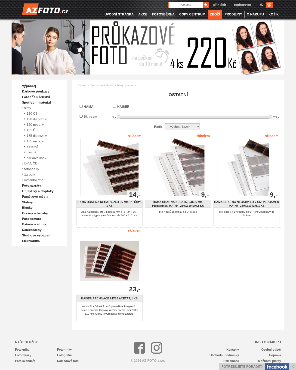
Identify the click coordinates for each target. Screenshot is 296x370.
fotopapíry (31, 169)
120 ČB (32, 113)
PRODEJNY (233, 14)
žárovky (30, 174)
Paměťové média (35, 196)
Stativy (27, 202)
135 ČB (32, 130)
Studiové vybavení (36, 235)
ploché (31, 152)
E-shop (82, 85)
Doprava (275, 355)
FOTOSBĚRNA (163, 14)
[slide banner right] (278, 47)
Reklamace (231, 361)
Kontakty (232, 349)
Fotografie (64, 355)
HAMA (88, 106)
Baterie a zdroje (34, 224)
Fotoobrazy (23, 355)
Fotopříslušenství (36, 97)
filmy (27, 108)
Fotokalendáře (25, 361)
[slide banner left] (17, 47)
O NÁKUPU (255, 14)
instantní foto (33, 180)
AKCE (142, 14)
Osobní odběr (271, 349)
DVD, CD (30, 163)
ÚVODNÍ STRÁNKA (119, 14)
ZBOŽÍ (215, 14)
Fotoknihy (22, 349)
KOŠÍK (273, 14)
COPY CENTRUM (192, 14)
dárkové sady (36, 158)
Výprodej (29, 86)
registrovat (242, 4)
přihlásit (219, 4)
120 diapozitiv (37, 119)
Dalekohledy (32, 230)
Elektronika (31, 241)
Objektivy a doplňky (38, 191)
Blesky (27, 207)
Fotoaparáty (31, 185)
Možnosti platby (269, 361)
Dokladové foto (68, 361)
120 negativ (35, 124)
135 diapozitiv (37, 135)
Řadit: (158, 126)
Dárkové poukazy (35, 91)
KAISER (123, 106)
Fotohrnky (64, 349)
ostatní (32, 147)
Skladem (90, 116)
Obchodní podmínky (224, 355)
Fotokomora (31, 219)
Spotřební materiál (36, 102)
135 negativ (35, 141)
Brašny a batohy (35, 213)
